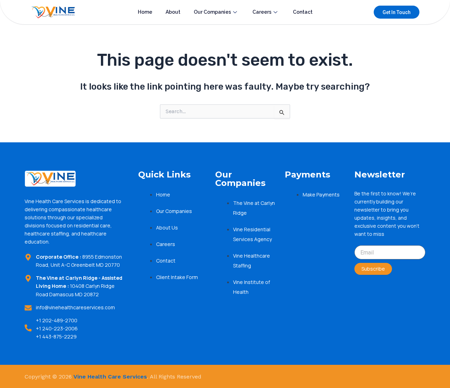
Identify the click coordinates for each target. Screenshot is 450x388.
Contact (303, 12)
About (173, 12)
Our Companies (212, 12)
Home (145, 12)
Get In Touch (396, 12)
